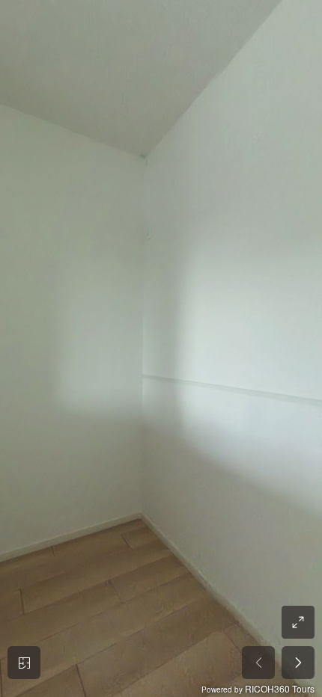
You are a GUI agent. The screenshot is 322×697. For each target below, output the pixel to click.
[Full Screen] (298, 622)
